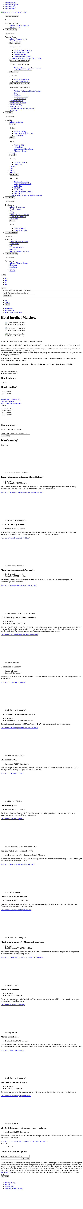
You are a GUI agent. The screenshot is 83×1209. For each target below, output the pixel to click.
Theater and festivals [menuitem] (17, 248)
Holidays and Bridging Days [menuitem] (19, 251)
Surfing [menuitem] (12, 166)
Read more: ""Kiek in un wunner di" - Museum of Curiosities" (22, 957)
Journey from (5, 433)
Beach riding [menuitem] (18, 190)
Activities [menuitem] (9, 112)
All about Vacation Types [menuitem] (18, 39)
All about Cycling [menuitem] (20, 132)
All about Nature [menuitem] (19, 228)
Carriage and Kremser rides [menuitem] (23, 191)
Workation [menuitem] (13, 110)
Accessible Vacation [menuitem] (16, 101)
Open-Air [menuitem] (13, 249)
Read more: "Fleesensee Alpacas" (12, 819)
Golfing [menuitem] (12, 172)
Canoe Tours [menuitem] (18, 164)
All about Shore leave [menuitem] (21, 79)
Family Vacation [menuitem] (15, 43)
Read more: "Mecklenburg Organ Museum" (16, 1096)
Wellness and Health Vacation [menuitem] (19, 83)
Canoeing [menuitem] (13, 155)
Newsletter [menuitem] (13, 265)
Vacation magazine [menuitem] (12, 16)
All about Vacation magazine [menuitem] (19, 25)
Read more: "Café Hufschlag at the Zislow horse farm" (19, 635)
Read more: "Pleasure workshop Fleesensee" (16, 910)
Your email (5, 1156)
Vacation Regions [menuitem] (16, 209)
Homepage (9, 308)
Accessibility (9, 1186)
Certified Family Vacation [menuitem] (22, 56)
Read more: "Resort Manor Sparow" (13, 682)
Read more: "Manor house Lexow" (13, 1050)
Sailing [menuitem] (12, 170)
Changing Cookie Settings (14, 1188)
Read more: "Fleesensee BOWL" (12, 773)
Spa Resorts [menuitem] (14, 219)
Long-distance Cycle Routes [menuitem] (23, 133)
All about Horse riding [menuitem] (21, 182)
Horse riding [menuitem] (14, 174)
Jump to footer (10, 8)
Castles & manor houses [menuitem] (18, 217)
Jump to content (10, 3)
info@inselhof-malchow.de (10, 399)
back (3, 275)
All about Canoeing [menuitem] (20, 162)
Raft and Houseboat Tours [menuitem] (23, 70)
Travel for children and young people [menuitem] (22, 108)
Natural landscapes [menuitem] (20, 230)
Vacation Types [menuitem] (11, 29)
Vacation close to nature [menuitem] (18, 103)
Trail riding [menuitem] (17, 188)
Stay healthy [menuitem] (18, 95)
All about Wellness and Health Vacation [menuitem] (27, 91)
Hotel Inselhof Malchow (13, 312)
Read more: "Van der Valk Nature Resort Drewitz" (18, 864)
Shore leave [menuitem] (14, 72)
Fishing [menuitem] (12, 153)
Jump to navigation (11, 5)
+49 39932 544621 (7, 401)
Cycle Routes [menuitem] (18, 135)
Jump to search (10, 6)
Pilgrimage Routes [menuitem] (20, 151)
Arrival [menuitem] (12, 269)
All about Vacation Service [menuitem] (19, 263)
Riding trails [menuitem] (18, 186)
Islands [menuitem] (12, 213)
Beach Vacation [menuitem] (15, 41)
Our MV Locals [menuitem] (15, 27)
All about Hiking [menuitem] (19, 145)
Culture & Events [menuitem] (11, 232)
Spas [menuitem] (15, 93)
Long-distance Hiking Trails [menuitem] (23, 149)
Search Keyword (8, 293)
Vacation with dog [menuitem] (16, 105)
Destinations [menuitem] (10, 197)
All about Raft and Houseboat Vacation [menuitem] (27, 68)
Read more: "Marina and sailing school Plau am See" (19, 585)
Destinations (9, 310)
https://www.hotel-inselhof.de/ (11, 403)
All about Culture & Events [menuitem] (19, 242)
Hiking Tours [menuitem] (18, 147)
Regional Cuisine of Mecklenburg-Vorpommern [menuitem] (26, 195)
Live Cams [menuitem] (13, 267)
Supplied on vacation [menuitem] (21, 97)
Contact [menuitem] (12, 271)
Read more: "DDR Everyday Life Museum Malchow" (19, 728)
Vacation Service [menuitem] (11, 253)
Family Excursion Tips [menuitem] (21, 52)
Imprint (7, 1184)
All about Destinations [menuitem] (17, 207)
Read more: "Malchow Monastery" (13, 1005)
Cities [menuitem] (11, 211)
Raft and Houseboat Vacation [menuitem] (19, 60)
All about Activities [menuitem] (16, 122)
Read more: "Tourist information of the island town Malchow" (22, 492)
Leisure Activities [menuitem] (20, 54)
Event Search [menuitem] (14, 244)
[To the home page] (14, 12)
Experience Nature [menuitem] (16, 193)
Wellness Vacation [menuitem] (20, 99)
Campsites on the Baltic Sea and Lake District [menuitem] (25, 58)
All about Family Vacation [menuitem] (23, 50)
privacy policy (6, 1172)
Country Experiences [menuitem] (21, 81)
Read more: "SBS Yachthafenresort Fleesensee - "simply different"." (24, 1141)
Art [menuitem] (11, 246)
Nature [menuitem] (12, 221)
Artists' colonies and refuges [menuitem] (19, 215)
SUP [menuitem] (11, 168)
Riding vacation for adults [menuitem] (22, 184)
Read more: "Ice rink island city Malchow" (15, 538)
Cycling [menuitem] (12, 124)
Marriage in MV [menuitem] (15, 106)
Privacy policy (10, 1183)
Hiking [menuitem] (12, 137)
